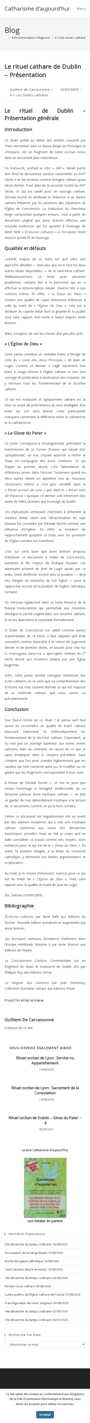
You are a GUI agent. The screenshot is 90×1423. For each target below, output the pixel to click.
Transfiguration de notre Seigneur (28, 1303)
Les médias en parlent (45, 1220)
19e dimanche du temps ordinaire (28, 1278)
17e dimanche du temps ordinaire (28, 1320)
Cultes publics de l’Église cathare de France (34, 1294)
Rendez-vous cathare (20, 1286)
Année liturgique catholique (24, 1261)
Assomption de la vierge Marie (26, 1253)
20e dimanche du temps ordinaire (28, 1244)
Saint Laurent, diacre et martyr (26, 1269)
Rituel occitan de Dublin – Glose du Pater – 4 (45, 1120)
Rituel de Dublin (32, 1000)
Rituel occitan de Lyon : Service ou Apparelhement (45, 1060)
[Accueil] (6, 37)
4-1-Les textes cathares (29, 95)
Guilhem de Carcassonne (30, 89)
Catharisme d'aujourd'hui (37, 8)
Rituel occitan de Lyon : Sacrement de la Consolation (45, 1090)
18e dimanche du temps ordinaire (28, 1311)
